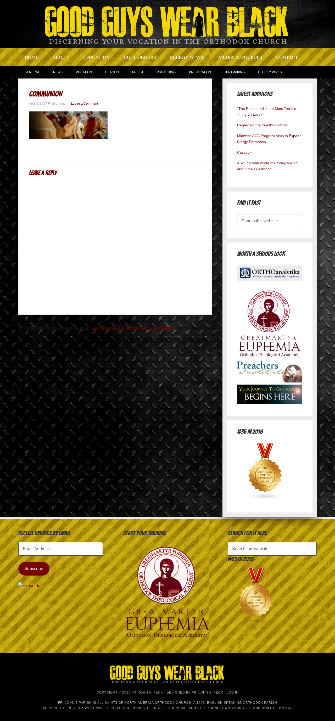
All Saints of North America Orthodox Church (144, 703)
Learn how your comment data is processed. (132, 328)
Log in (233, 692)
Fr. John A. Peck (207, 692)
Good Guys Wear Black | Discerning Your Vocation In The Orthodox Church (167, 23)
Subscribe (33, 568)
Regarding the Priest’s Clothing (262, 125)
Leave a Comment (84, 103)
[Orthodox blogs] (265, 498)
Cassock (244, 152)
